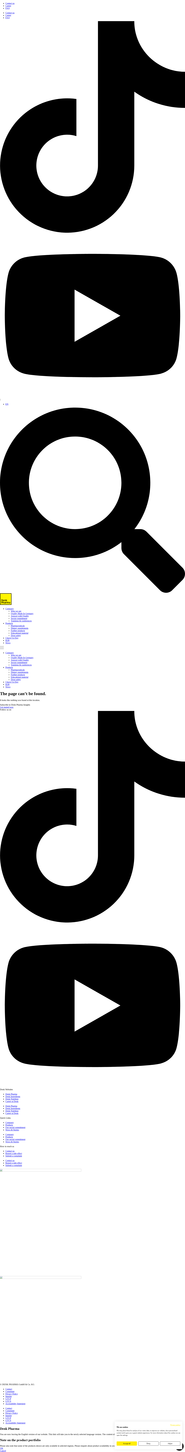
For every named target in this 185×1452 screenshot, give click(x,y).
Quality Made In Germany (22, 613)
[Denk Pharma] (6, 604)
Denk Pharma (11, 1094)
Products (9, 623)
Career (8, 6)
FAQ (7, 8)
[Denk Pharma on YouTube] (92, 397)
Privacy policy (175, 1425)
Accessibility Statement (15, 1404)
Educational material (19, 633)
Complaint (9, 1391)
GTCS (8, 1401)
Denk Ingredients (12, 1096)
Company (9, 609)
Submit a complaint (13, 1156)
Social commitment (19, 618)
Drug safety (16, 635)
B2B (7, 640)
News (7, 643)
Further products (18, 630)
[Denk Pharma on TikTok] (92, 232)
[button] (6, 404)
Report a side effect (13, 1153)
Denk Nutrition (11, 1099)
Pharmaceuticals (18, 626)
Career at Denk (11, 1101)
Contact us (9, 3)
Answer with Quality (20, 616)
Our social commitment (15, 1127)
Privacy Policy (11, 1394)
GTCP (8, 1399)
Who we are (16, 611)
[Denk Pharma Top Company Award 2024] (40, 1171)
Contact (8, 1389)
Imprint (8, 1396)
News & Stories (12, 1130)
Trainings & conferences (21, 621)
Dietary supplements (19, 628)
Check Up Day (11, 638)
